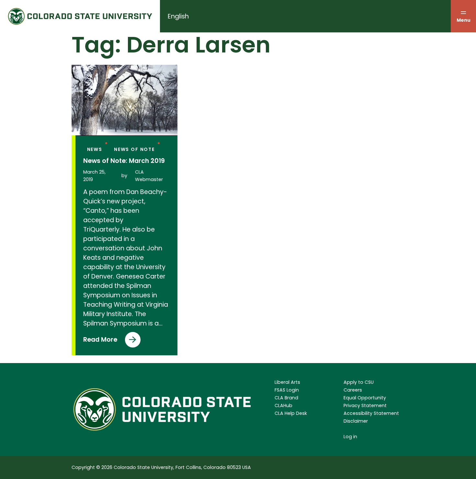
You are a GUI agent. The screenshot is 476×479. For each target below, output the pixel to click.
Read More (100, 341)
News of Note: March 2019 (124, 160)
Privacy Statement (365, 405)
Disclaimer (356, 421)
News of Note (134, 149)
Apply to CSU (359, 382)
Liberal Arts (287, 382)
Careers (353, 390)
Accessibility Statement (371, 413)
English (178, 16)
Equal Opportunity (365, 397)
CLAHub (283, 405)
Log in (350, 436)
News (94, 149)
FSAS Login (287, 390)
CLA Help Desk (291, 413)
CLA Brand (286, 397)
